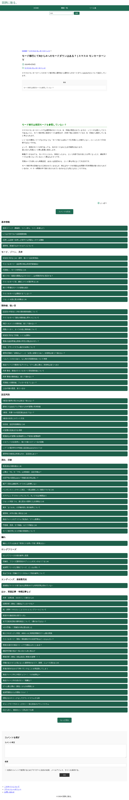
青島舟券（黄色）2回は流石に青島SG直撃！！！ (21, 657)
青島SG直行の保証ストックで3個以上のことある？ (22, 645)
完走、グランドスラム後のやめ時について (19, 347)
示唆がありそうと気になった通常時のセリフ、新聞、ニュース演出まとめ (31, 663)
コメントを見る (64, 212)
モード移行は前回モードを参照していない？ (39, 87)
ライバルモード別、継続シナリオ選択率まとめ (21, 282)
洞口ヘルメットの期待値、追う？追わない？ (20, 323)
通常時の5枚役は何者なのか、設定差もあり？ (20, 454)
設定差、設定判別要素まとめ (14, 424)
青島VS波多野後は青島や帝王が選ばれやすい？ (21, 341)
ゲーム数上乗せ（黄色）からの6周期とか (18, 686)
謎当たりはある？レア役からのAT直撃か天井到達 (22, 407)
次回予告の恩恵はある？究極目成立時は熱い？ (21, 478)
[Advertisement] (64, 32)
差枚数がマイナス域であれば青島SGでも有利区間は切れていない (28, 585)
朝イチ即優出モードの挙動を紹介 (15, 288)
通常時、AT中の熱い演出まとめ (15, 513)
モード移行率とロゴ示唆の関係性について (19, 531)
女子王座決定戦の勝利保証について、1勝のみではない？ (24, 621)
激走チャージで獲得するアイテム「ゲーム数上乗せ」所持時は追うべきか (31, 365)
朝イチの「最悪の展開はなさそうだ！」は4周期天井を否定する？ (28, 276)
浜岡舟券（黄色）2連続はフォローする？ (18, 604)
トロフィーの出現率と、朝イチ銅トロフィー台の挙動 (23, 442)
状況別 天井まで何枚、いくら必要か (17, 335)
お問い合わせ (9, 792)
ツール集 (92, 8)
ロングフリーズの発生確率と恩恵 (15, 555)
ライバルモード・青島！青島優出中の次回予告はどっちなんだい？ (28, 639)
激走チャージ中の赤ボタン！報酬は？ (17, 680)
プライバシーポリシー (12, 789)
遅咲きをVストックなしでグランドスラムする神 (21, 698)
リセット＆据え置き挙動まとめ (15, 299)
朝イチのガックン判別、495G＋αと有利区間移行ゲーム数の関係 (27, 633)
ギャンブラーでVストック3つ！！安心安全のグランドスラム (26, 704)
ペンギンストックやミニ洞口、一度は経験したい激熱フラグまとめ (28, 490)
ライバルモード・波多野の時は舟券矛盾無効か (21, 264)
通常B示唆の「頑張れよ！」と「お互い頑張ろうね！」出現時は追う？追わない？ (34, 353)
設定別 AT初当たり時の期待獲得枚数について (20, 312)
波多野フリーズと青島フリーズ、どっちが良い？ (21, 567)
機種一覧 (64, 8)
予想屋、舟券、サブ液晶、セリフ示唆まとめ (20, 525)
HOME (36, 8)
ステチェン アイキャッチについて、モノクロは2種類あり (25, 496)
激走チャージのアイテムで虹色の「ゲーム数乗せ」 (22, 519)
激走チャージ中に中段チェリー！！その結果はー (21, 674)
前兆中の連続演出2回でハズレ (14, 615)
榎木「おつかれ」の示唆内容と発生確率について (21, 507)
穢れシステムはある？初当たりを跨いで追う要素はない (24, 543)
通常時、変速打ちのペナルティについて (18, 246)
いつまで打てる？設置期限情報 (15, 234)
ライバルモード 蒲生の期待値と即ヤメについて (21, 318)
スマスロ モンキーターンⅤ (39, 51)
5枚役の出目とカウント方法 (13, 418)
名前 (6, 761)
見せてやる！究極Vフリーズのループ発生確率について (24, 573)
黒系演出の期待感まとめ (12, 466)
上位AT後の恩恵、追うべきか (14, 388)
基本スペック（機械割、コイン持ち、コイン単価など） (24, 228)
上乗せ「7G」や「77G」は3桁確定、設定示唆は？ (22, 472)
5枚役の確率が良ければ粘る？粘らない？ (18, 401)
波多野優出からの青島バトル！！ (15, 692)
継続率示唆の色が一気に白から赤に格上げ (19, 651)
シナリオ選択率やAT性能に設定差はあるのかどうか (22, 448)
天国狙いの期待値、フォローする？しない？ (20, 383)
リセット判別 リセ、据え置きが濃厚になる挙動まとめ (23, 501)
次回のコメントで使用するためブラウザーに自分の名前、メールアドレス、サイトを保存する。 (43, 770)
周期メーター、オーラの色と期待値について (20, 329)
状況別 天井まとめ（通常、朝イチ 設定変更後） (21, 258)
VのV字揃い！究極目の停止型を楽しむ (17, 627)
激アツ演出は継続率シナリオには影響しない (20, 484)
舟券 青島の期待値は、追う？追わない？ (18, 377)
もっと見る (64, 720)
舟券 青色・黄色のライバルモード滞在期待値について (23, 371)
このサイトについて (12, 787)
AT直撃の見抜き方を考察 (12, 430)
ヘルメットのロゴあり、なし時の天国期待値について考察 (25, 359)
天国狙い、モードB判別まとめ (14, 270)
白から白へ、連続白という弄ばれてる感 (18, 710)
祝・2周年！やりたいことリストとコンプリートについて (24, 610)
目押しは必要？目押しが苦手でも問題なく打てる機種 (23, 240)
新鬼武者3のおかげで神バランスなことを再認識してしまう (25, 669)
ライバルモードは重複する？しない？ (17, 293)
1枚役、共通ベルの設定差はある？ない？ (18, 412)
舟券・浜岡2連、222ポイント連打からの (18, 598)
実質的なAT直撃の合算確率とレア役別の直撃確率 (22, 436)
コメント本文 (10, 742)
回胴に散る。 (10, 2)
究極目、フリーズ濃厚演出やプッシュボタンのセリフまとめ (26, 561)
